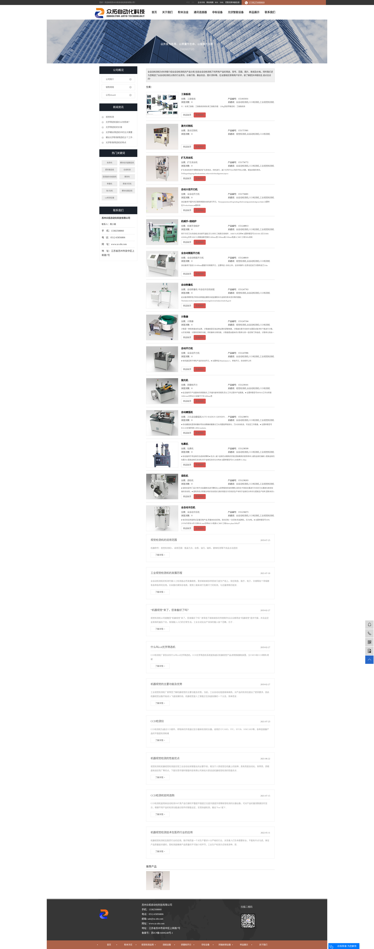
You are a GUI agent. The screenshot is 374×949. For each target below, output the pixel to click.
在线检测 (127, 170)
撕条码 (127, 177)
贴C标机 (109, 191)
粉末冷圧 (128, 945)
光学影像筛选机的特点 (115, 142)
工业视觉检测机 (267, 102)
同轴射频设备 (225, 945)
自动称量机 (187, 285)
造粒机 (184, 475)
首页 (154, 12)
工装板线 (186, 94)
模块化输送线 (127, 191)
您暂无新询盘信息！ (233, 2)
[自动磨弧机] (162, 423)
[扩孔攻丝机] (162, 168)
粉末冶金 (183, 12)
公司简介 (110, 79)
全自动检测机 (242, 102)
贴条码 (109, 163)
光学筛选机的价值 (113, 127)
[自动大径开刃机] (162, 200)
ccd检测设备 (109, 198)
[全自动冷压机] (162, 518)
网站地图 (210, 2)
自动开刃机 (187, 348)
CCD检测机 (254, 102)
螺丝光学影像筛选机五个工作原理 (120, 137)
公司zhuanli (111, 95)
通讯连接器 (200, 12)
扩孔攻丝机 (187, 157)
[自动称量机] (162, 296)
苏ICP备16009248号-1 (162, 933)
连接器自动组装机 (110, 177)
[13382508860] (369, 633)
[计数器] (162, 327)
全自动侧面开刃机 (190, 253)
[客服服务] (369, 624)
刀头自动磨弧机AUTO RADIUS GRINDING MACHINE (211, 417)
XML (222, 2)
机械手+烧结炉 (188, 221)
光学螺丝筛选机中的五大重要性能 (120, 132)
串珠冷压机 (127, 184)
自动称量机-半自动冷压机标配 (201, 289)
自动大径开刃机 (189, 189)
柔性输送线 (109, 170)
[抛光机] (162, 391)
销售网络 (110, 87)
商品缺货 (187, 115)
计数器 (184, 316)
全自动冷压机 (188, 507)
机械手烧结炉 (193, 226)
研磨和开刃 (192, 385)
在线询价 (200, 115)
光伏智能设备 (236, 12)
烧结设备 (167, 945)
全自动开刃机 (193, 194)
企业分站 (201, 2)
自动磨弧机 (187, 412)
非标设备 (217, 12)
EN (193, 2)
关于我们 (167, 12)
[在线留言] (369, 651)
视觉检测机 (241, 134)
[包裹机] (162, 455)
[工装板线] (162, 105)
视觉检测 (109, 117)
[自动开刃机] (162, 359)
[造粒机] (162, 486)
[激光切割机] (162, 137)
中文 (188, 2)
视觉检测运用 (147, 945)
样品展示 (254, 12)
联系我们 (270, 12)
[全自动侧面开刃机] (162, 264)
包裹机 (184, 444)
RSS (216, 2)
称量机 (109, 184)
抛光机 (184, 380)
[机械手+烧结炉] (162, 232)
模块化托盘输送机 (127, 163)
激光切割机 (187, 126)
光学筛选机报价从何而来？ (117, 122)
